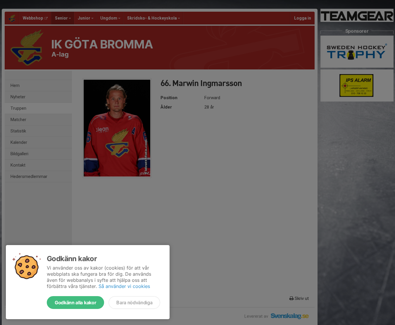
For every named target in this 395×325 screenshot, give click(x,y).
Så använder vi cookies (124, 286)
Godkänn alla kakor (75, 302)
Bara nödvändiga (134, 302)
